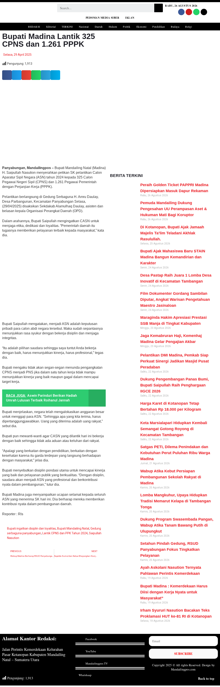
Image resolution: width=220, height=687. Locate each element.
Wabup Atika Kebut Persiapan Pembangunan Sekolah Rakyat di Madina (170, 477)
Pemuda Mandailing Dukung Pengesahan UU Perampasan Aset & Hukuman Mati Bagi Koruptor (173, 209)
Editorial (51, 26)
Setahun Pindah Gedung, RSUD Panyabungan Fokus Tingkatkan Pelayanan (170, 549)
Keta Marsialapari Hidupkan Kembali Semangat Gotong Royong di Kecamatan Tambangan (173, 429)
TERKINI (67, 26)
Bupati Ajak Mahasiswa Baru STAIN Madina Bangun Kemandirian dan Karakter (172, 257)
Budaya (175, 26)
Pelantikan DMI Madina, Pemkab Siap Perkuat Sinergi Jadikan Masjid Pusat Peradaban (174, 361)
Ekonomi (141, 26)
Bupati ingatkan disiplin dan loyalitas (31, 528)
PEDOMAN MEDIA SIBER (102, 17)
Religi (188, 26)
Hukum (113, 26)
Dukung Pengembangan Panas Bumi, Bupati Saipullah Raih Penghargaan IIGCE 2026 (174, 385)
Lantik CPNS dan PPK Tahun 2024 (65, 533)
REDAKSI (34, 26)
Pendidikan (158, 26)
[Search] (158, 8)
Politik (126, 26)
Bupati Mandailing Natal (73, 528)
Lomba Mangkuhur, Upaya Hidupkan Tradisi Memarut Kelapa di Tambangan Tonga (175, 501)
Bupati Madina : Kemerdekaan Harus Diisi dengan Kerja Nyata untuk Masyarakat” (174, 592)
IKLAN (129, 17)
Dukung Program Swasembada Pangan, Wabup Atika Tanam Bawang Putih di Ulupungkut (176, 525)
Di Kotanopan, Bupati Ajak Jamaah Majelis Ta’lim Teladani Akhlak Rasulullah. (172, 233)
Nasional (84, 26)
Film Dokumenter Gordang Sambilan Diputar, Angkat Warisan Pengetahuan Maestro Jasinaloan (175, 299)
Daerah (99, 26)
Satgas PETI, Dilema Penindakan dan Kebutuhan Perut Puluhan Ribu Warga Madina (175, 453)
